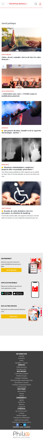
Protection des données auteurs (21, 422)
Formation (21, 358)
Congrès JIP (21, 407)
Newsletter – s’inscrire (21, 363)
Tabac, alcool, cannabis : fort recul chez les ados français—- (21, 58)
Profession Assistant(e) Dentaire (21, 385)
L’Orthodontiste (21, 387)
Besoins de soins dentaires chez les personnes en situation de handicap (17, 212)
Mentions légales (21, 415)
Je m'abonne (11, 270)
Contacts (21, 413)
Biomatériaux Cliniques (21, 382)
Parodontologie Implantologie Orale (22, 380)
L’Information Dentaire (21, 374)
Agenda (21, 400)
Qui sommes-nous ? (21, 411)
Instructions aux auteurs (21, 420)
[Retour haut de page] (39, 434)
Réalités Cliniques (21, 376)
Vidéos (21, 360)
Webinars (21, 404)
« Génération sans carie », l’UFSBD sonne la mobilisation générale (19, 95)
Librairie (21, 396)
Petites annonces (21, 367)
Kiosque (21, 393)
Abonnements (21, 391)
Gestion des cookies (21, 427)
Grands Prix (21, 402)
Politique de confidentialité (22, 418)
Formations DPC (21, 369)
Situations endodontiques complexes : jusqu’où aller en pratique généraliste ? (18, 168)
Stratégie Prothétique (21, 378)
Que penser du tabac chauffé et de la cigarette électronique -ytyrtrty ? (21, 132)
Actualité (21, 356)
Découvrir (13, 316)
